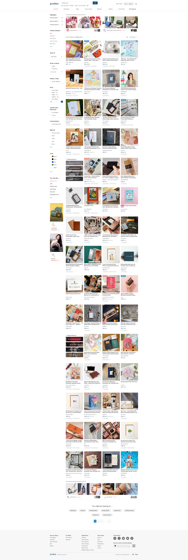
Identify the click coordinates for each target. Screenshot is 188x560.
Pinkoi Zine (52, 539)
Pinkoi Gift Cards (53, 541)
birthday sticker (105, 510)
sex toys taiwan (82, 5)
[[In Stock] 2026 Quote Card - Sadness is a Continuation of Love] (92, 283)
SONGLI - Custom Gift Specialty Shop (111, 179)
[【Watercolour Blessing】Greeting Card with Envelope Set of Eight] (92, 78)
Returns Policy (85, 547)
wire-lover (123, 414)
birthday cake (53, 186)
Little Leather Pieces (70, 385)
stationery (71, 5)
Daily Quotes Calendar (89, 297)
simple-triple (68, 444)
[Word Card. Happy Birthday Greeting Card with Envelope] (111, 137)
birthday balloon (93, 510)
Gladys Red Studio (88, 238)
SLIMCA (86, 267)
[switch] (56, 18)
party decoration (107, 515)
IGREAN (104, 326)
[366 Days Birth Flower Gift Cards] (129, 372)
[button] (62, 102)
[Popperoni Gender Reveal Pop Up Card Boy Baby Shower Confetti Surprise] (129, 460)
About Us (99, 537)
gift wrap (83, 510)
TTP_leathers (105, 121)
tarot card (52, 192)
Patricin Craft (69, 297)
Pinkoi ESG (100, 541)
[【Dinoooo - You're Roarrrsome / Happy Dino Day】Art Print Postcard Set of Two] (129, 49)
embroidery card (54, 194)
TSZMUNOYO (87, 150)
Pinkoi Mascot (101, 543)
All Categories (53, 537)
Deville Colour (124, 62)
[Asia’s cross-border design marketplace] (54, 3)
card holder (53, 189)
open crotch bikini (64, 5)
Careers (99, 545)
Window (51, 545)
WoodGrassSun (69, 121)
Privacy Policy (85, 545)
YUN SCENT (69, 326)
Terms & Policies (85, 543)
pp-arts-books (124, 209)
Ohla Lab (123, 150)
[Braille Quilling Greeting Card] (74, 283)
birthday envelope (129, 510)
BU (85, 444)
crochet (76, 5)
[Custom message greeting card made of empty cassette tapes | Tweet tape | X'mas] (111, 49)
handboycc (68, 238)
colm (122, 297)
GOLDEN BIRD (124, 179)
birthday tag (95, 515)
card (51, 183)
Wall (51, 543)
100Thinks (68, 209)
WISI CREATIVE (69, 62)
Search (95, 2)
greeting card (117, 510)
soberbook (123, 326)
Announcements (85, 541)
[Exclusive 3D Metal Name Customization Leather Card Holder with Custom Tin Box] (92, 430)
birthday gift (73, 510)
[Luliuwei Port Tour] (92, 195)
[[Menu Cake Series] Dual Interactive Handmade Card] (111, 430)
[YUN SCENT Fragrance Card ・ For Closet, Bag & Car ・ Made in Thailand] (74, 313)
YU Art (67, 150)
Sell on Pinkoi (119, 3)
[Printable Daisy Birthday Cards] (129, 195)
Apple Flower (124, 121)
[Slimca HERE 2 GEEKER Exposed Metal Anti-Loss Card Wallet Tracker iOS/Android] (92, 254)
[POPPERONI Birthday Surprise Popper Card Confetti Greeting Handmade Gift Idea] (129, 78)
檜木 (87, 5)
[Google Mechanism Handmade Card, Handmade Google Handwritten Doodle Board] (92, 107)
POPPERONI (124, 91)
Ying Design (105, 91)
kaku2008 (86, 326)
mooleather (123, 238)
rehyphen (86, 62)
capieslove (86, 121)
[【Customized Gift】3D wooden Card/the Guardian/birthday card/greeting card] (111, 460)
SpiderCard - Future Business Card (74, 91)
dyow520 (104, 414)
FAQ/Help (84, 537)
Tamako (123, 385)
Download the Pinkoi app (123, 546)
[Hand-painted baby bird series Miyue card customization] (92, 342)
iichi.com (99, 547)
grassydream (124, 267)
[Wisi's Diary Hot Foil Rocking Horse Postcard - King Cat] (129, 342)
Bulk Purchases (85, 539)
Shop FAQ (68, 539)
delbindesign (87, 356)
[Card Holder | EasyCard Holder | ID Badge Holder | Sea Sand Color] (92, 313)
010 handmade (87, 179)
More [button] (51, 46)
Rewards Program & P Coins (88, 549)
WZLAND (104, 473)
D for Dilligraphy (88, 209)
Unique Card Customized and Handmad (75, 473)
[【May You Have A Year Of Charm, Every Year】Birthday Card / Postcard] (92, 225)
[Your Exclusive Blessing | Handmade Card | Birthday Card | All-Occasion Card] (111, 372)
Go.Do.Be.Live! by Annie (108, 297)
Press (99, 539)
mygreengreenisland (107, 150)
